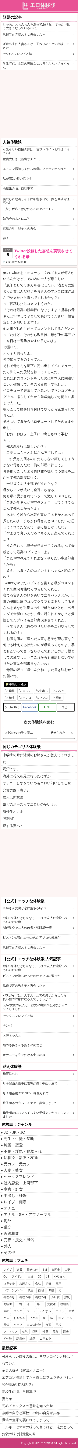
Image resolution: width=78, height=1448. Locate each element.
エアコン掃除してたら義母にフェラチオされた (34, 168)
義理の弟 (25, 1297)
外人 (7, 1246)
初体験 (7, 1338)
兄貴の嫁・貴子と (16, 790)
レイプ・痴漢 (15, 1202)
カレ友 (55, 1297)
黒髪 (55, 1331)
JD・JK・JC (14, 1132)
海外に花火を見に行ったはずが (27, 776)
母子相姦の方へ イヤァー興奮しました (30, 1103)
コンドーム (65, 1317)
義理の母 (9, 1297)
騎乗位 (20, 1338)
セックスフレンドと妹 (18, 1015)
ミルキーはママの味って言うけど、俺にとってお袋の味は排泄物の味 (37, 1430)
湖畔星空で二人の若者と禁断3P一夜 (27, 927)
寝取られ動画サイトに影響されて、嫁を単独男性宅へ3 (36, 200)
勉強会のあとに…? (16, 218)
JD (39, 1276)
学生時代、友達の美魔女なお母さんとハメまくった (36, 65)
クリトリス (10, 1331)
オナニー (11, 1208)
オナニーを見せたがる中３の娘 (24, 1055)
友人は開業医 (13, 797)
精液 (12, 697)
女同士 (55, 1269)
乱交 (7, 1227)
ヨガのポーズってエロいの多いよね (30, 804)
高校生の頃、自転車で (18, 188)
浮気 (67, 1297)
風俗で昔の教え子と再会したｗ (24, 34)
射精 (71, 1311)
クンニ (18, 1311)
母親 (12, 690)
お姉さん (25, 1283)
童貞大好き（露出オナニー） (22, 159)
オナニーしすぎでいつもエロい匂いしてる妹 (37, 783)
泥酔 (7, 1221)
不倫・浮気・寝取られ (23, 1151)
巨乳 (35, 1331)
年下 (40, 1304)
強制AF (8, 819)
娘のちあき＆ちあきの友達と (22, 1045)
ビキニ (34, 1317)
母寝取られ (10, 1073)
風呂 (31, 1290)
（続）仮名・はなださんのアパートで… (30, 208)
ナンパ (7, 1025)
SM (45, 1269)
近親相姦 (11, 1233)
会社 (38, 1283)
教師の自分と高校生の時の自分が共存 (31, 1413)
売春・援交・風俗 (19, 1240)
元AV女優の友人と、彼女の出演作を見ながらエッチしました (35, 1006)
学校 (48, 1283)
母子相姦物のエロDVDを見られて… (27, 1093)
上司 (19, 1304)
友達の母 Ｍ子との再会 (19, 228)
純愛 (32, 1338)
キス (6, 1317)
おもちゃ (19, 1317)
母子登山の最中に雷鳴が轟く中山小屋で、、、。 (36, 1083)
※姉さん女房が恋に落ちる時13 (24, 908)
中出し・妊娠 (17, 684)
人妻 (67, 1269)
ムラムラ (45, 1338)
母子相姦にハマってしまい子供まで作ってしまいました (36, 1114)
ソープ (18, 1324)
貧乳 (25, 1331)
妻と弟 (7, 1399)
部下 (29, 1304)
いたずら (45, 1311)
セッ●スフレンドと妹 (17, 53)
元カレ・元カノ (17, 1164)
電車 (58, 1283)
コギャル (9, 1283)
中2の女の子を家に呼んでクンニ (22, 732)
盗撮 (19, 1269)
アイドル (17, 1276)
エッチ (27, 690)
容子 (6, 238)
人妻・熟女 (13, 1170)
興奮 (59, 697)
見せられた (58, 732)
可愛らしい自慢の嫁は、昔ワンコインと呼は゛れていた (36, 151)
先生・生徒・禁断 (19, 1139)
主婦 (30, 1276)
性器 (45, 1331)
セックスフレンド (19, 1176)
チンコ (27, 697)
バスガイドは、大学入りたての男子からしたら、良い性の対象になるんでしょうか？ (36, 997)
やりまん (59, 1276)
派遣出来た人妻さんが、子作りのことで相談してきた (36, 45)
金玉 (48, 1324)
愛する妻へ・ (13, 826)
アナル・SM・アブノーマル (27, 1214)
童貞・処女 (13, 1189)
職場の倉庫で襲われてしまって (26, 1420)
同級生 (7, 1304)
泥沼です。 (11, 769)
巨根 (58, 1324)
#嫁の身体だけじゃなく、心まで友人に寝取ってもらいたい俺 (35, 919)
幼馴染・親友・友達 (21, 1158)
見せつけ (32, 1269)
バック (60, 690)
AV (52, 1317)
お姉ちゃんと (12, 1035)
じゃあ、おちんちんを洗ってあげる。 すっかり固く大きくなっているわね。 (36, 26)
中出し (43, 690)
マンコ (43, 697)
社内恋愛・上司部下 (21, 1183)
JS (47, 1276)
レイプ (7, 1269)
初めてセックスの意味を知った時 (27, 1406)
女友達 (51, 1304)
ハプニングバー (13, 1290)
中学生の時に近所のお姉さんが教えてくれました (38, 758)
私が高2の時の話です (17, 178)
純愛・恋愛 (13, 1145)
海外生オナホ (13, 811)
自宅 (41, 1290)
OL (5, 1276)
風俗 (6, 1324)
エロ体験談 (34, 1324)
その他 (9, 1252)
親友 (6, 1311)
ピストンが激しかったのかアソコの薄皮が (31, 937)
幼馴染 (64, 1304)
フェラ (31, 1311)
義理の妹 (41, 1297)
